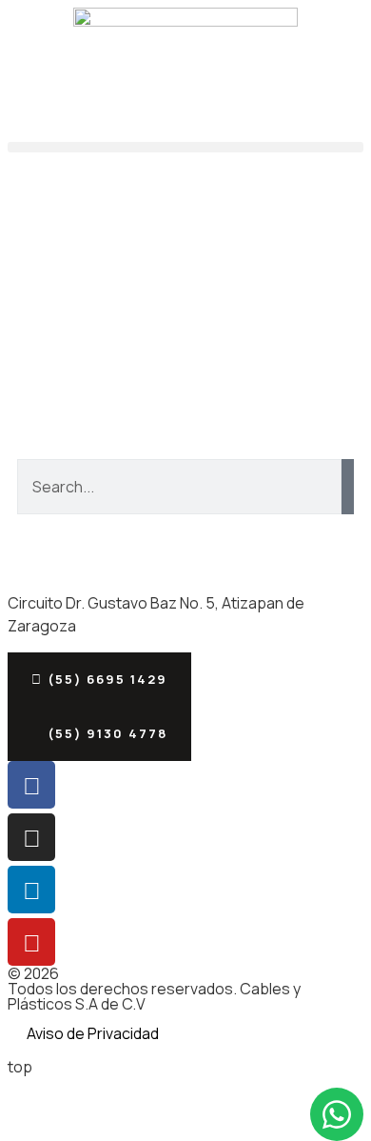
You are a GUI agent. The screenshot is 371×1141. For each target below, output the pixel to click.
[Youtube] (31, 942)
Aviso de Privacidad (93, 1033)
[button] (185, 147)
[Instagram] (31, 837)
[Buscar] (348, 486)
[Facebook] (31, 785)
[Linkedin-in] (31, 889)
